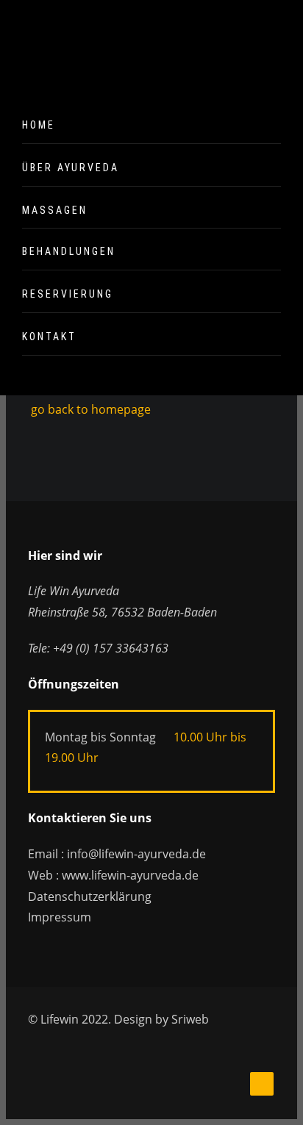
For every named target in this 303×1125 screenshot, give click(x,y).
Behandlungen (68, 251)
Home (38, 125)
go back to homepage (89, 409)
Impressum (59, 917)
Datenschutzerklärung (90, 896)
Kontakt (49, 336)
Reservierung (67, 294)
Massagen (55, 210)
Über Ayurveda (70, 167)
